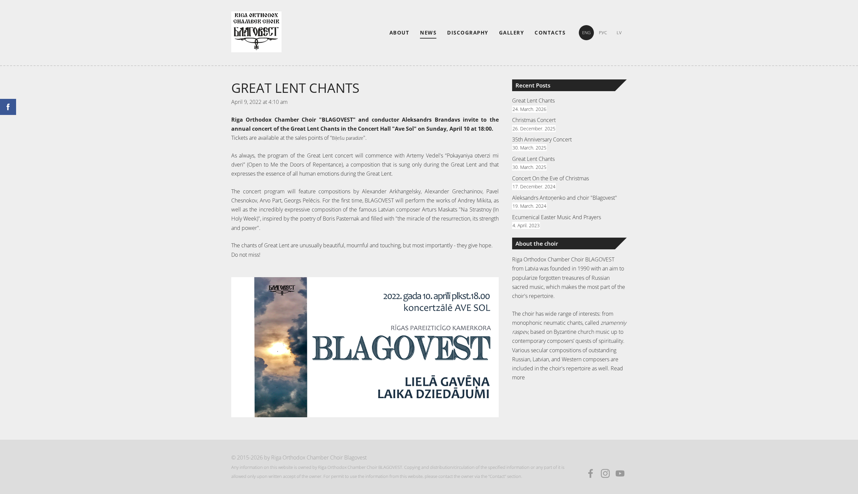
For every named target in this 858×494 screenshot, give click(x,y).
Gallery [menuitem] (511, 32)
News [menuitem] (428, 32)
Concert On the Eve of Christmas (550, 178)
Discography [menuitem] (467, 32)
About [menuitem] (399, 32)
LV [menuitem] (619, 32)
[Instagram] (605, 473)
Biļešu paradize (347, 138)
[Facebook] (590, 473)
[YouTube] (620, 473)
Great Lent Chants (533, 100)
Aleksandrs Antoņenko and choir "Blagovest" (564, 197)
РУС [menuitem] (603, 32)
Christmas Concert (534, 120)
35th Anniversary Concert (542, 139)
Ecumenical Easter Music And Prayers (556, 217)
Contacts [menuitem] (550, 32)
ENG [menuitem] (586, 32)
